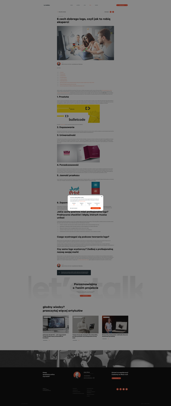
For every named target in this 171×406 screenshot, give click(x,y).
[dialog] (85, 203)
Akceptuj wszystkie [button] (95, 208)
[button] (73, 208)
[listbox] (101, 196)
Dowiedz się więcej (82, 201)
